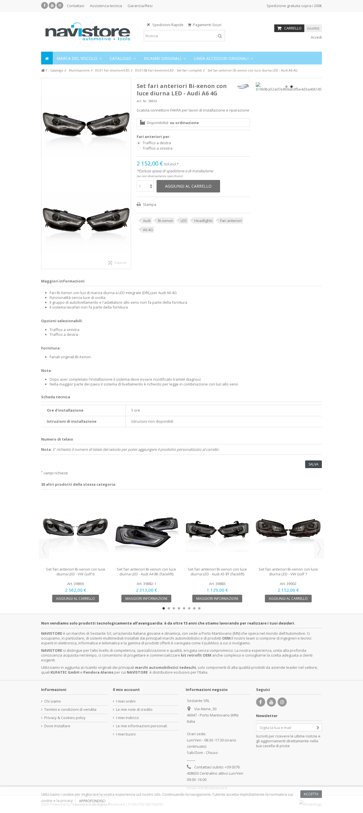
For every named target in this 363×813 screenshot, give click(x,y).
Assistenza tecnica (106, 5)
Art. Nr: (142, 101)
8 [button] (199, 608)
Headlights (203, 220)
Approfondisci (92, 801)
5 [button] (184, 608)
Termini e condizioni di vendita (70, 709)
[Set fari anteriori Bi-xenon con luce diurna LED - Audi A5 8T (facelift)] (217, 530)
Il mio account (126, 689)
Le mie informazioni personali (141, 726)
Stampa (149, 204)
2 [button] (291, 86)
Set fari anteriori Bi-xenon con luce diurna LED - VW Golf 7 (288, 572)
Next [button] (319, 549)
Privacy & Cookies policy (65, 717)
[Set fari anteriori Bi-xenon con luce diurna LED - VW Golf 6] (75, 530)
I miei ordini (126, 701)
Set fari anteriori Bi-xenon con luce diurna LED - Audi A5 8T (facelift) (217, 572)
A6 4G (148, 229)
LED (184, 220)
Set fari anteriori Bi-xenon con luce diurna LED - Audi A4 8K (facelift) (146, 572)
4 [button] (179, 608)
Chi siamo (52, 701)
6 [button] (189, 608)
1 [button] (286, 86)
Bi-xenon (165, 220)
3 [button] (174, 608)
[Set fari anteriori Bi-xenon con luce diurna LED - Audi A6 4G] (86, 125)
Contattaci (75, 5)
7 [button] (194, 608)
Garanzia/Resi (140, 5)
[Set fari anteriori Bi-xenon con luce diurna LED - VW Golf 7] (288, 530)
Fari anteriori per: (154, 136)
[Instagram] (59, 5)
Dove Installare (57, 726)
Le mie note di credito (134, 709)
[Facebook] (44, 5)
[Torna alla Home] (43, 70)
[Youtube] (52, 5)
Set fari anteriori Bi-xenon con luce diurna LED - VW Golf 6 (75, 572)
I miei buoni (126, 734)
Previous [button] (44, 549)
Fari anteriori (231, 220)
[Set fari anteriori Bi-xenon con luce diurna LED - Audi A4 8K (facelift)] (146, 530)
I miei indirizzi (127, 717)
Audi (147, 220)
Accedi (316, 37)
